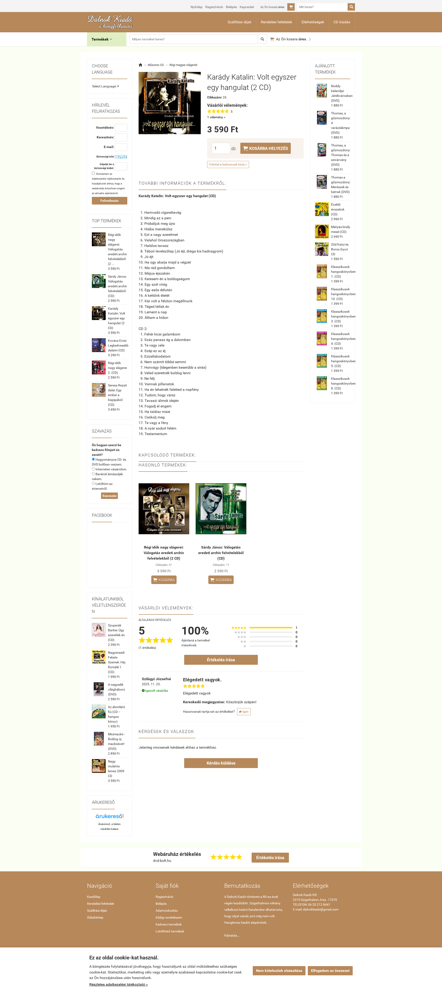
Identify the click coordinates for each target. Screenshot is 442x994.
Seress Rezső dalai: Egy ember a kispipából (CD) (117, 395)
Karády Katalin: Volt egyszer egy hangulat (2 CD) (116, 318)
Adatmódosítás (167, 910)
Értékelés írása (221, 659)
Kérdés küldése (221, 763)
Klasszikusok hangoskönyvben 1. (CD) (343, 271)
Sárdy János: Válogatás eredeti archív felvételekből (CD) (117, 286)
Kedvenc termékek (169, 924)
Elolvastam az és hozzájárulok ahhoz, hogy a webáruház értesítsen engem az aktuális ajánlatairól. (108, 183)
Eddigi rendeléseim (169, 917)
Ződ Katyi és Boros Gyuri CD (340, 249)
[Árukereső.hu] (109, 818)
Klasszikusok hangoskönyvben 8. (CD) (343, 383)
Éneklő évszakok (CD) (337, 209)
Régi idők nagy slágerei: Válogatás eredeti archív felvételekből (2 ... (117, 249)
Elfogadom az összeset (330, 970)
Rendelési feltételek (276, 22)
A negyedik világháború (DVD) (116, 689)
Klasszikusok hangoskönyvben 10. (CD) (343, 294)
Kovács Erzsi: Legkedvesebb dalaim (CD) (118, 345)
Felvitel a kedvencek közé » (228, 164)
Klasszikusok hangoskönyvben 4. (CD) (343, 338)
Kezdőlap (93, 897)
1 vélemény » (216, 117)
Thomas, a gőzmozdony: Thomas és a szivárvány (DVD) (340, 154)
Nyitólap (197, 7)
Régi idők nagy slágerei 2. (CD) (117, 367)
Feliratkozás (109, 200)
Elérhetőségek (313, 22)
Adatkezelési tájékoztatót (106, 178)
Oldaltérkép (95, 917)
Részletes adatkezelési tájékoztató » (118, 984)
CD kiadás (342, 22)
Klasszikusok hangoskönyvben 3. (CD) (343, 316)
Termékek (102, 39)
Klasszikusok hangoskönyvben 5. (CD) (343, 361)
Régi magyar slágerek (183, 65)
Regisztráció (214, 7)
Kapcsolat (247, 7)
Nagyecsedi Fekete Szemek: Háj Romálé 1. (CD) (116, 662)
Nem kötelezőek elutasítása (279, 970)
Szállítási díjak (239, 22)
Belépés (231, 7)
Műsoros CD (156, 65)
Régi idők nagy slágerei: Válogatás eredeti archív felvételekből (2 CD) (164, 553)
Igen (244, 711)
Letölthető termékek (170, 931)
